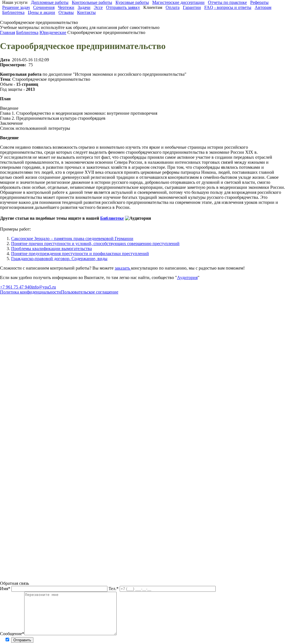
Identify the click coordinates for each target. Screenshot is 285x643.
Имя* (5, 588)
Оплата (173, 7)
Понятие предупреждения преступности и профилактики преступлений (80, 253)
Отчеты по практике (227, 2)
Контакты (86, 12)
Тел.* (114, 588)
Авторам (263, 7)
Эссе (98, 7)
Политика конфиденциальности (30, 292)
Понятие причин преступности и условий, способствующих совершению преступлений (95, 243)
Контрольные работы (92, 2)
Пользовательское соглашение (89, 292)
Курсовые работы (132, 2)
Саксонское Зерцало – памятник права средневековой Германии (72, 238)
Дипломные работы (49, 2)
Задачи (84, 7)
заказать (123, 268)
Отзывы (66, 12)
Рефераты (259, 2)
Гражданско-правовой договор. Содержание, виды (59, 258)
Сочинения (44, 7)
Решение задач (16, 7)
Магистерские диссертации (178, 2)
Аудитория (187, 277)
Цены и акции (41, 12)
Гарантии (192, 7)
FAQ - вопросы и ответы (227, 7)
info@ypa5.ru (43, 287)
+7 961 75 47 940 (15, 287)
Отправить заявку (123, 7)
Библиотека (13, 12)
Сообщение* (12, 633)
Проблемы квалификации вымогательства (51, 248)
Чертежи (66, 7)
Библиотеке (112, 218)
